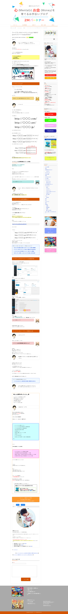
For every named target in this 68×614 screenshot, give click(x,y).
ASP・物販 (47, 194)
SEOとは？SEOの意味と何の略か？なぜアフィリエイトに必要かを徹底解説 (25, 247)
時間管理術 (47, 207)
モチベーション (48, 181)
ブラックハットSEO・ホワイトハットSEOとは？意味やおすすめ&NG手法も (25, 249)
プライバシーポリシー (46, 604)
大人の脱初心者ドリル (31, 591)
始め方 (27, 37)
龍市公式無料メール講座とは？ (33, 588)
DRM (46, 175)
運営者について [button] (14, 506)
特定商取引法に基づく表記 (47, 605)
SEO (46, 168)
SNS (46, 198)
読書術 (47, 208)
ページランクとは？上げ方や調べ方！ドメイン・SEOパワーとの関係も (24, 251)
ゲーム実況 (46, 178)
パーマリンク (16, 549)
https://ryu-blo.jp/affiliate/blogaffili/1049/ (19, 224)
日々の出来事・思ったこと (49, 184)
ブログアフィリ (31, 37)
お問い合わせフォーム (31, 603)
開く (14, 39)
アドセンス (47, 188)
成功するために (48, 182)
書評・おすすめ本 (48, 210)
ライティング (47, 201)
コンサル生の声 (30, 601)
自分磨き (46, 204)
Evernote (47, 197)
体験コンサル (30, 589)
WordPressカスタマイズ (48, 169)
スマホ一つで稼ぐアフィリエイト (51, 191)
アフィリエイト (47, 185)
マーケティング (47, 172)
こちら (25, 543)
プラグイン (47, 171)
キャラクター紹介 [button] (20, 506)
